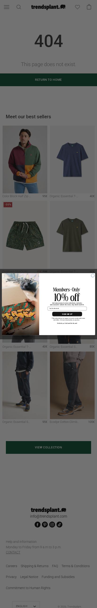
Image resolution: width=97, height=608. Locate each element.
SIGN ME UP (67, 314)
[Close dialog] (92, 275)
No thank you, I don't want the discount (67, 323)
